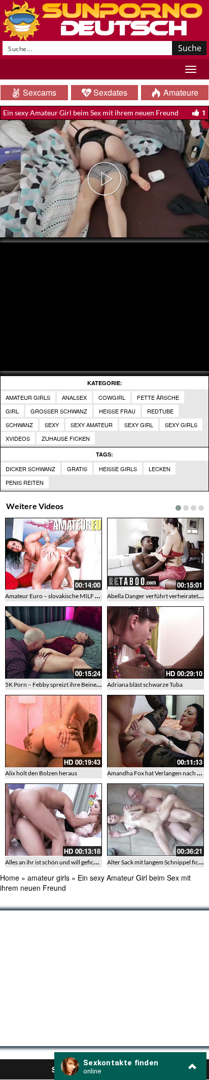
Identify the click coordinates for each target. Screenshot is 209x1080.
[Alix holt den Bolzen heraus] (53, 731)
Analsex (74, 397)
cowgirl (111, 397)
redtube (160, 411)
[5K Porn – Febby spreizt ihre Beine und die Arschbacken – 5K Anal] (53, 642)
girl (12, 411)
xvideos (18, 438)
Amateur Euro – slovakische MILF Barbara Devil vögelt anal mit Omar (96, 596)
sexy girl (138, 425)
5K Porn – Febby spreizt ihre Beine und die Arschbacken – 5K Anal (92, 684)
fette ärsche (158, 397)
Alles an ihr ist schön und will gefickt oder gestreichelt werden (85, 862)
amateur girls (28, 397)
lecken (159, 469)
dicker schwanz (30, 469)
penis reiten (25, 482)
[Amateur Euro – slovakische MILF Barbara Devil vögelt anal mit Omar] (53, 554)
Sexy (52, 425)
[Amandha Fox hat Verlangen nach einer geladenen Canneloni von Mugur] (155, 731)
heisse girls (118, 469)
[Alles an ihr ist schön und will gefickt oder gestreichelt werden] (53, 819)
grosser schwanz (58, 411)
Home (9, 878)
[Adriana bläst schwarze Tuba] (155, 642)
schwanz (19, 425)
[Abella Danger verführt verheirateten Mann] (155, 554)
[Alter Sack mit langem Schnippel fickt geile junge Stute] (155, 819)
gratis (77, 469)
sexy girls (181, 425)
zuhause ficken (66, 438)
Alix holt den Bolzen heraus (41, 773)
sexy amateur (92, 425)
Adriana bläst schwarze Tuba (145, 684)
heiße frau (117, 411)
